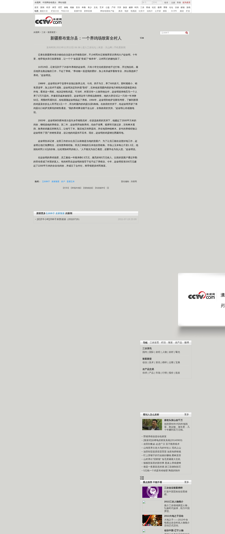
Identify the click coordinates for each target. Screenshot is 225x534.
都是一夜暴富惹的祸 (153, 466)
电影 (126, 11)
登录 (166, 2)
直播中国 (78, 11)
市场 (158, 372)
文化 (96, 7)
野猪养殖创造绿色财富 (155, 436)
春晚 (66, 7)
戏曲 (72, 7)
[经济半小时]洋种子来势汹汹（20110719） (59, 219)
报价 (171, 372)
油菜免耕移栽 (174, 451)
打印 (66, 188)
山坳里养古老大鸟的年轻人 (157, 447)
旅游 (125, 7)
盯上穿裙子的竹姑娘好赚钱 (157, 455)
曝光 (177, 352)
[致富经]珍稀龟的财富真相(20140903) (162, 440)
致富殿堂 (52, 32)
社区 (154, 7)
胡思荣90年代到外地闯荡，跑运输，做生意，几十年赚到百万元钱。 (177, 427)
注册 (173, 2)
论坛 (171, 7)
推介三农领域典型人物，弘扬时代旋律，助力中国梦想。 (177, 508)
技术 (151, 362)
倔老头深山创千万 (173, 420)
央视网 (38, 2)
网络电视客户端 (107, 11)
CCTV (174, 11)
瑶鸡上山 (176, 447)
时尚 (137, 7)
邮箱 (183, 7)
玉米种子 (46, 181)
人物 (164, 352)
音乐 (78, 7)
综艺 (60, 7)
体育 (54, 7)
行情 (164, 372)
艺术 (102, 7)
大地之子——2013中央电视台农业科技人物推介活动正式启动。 (177, 522)
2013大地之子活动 (173, 516)
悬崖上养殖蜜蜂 (173, 463)
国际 (151, 352)
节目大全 (65, 11)
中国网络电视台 (49, 2)
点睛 (171, 362)
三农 (142, 7)
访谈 (177, 7)
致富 (170, 342)
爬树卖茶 (176, 455)
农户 (63, 181)
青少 (90, 7)
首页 (36, 7)
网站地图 (62, 2)
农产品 (178, 342)
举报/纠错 (76, 188)
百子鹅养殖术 (173, 444)
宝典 (177, 362)
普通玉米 (71, 181)
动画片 (150, 11)
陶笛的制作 (174, 470)
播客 (165, 11)
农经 (158, 352)
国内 (144, 352)
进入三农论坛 (89, 47)
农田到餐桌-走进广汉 (154, 444)
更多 (186, 414)
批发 (177, 372)
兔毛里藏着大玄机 (171, 459)
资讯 (158, 362)
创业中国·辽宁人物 (173, 530)
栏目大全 (55, 11)
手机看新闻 (120, 47)
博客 (165, 7)
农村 (171, 352)
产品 (151, 372)
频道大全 (44, 11)
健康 (131, 7)
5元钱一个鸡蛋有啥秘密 (155, 470)
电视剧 (134, 11)
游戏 (188, 7)
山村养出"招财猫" (152, 459)
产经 (113, 7)
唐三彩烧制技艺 (173, 466)
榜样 (164, 362)
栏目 (188, 11)
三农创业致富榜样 (173, 487)
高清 (120, 11)
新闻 (42, 7)
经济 (48, 7)
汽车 (119, 7)
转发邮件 (100, 188)
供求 (144, 372)
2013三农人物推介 (173, 501)
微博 (160, 7)
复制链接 (88, 188)
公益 (108, 7)
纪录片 (142, 11)
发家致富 (55, 181)
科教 (84, 7)
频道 (182, 11)
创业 (144, 362)
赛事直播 (88, 11)
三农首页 (154, 342)
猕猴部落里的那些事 (153, 463)
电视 (36, 11)
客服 (179, 2)
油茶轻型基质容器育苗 (155, 451)
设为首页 (186, 2)
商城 (148, 7)
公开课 (158, 11)
